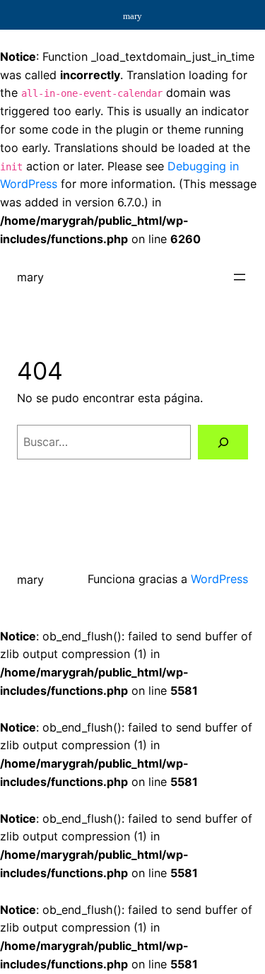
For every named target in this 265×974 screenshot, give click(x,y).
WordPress (219, 579)
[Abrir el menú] (239, 277)
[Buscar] (223, 442)
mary (30, 277)
